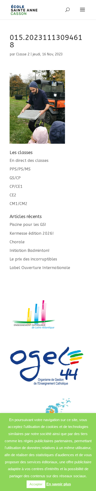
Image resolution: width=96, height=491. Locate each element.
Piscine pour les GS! (28, 224)
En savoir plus (58, 484)
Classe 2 (23, 54)
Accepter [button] (36, 484)
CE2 (13, 195)
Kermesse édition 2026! (32, 233)
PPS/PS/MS (20, 169)
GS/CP (15, 178)
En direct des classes (29, 160)
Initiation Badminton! (29, 250)
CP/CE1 (16, 186)
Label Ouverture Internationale (40, 267)
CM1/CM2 (19, 203)
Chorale (17, 242)
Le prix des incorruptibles (33, 259)
